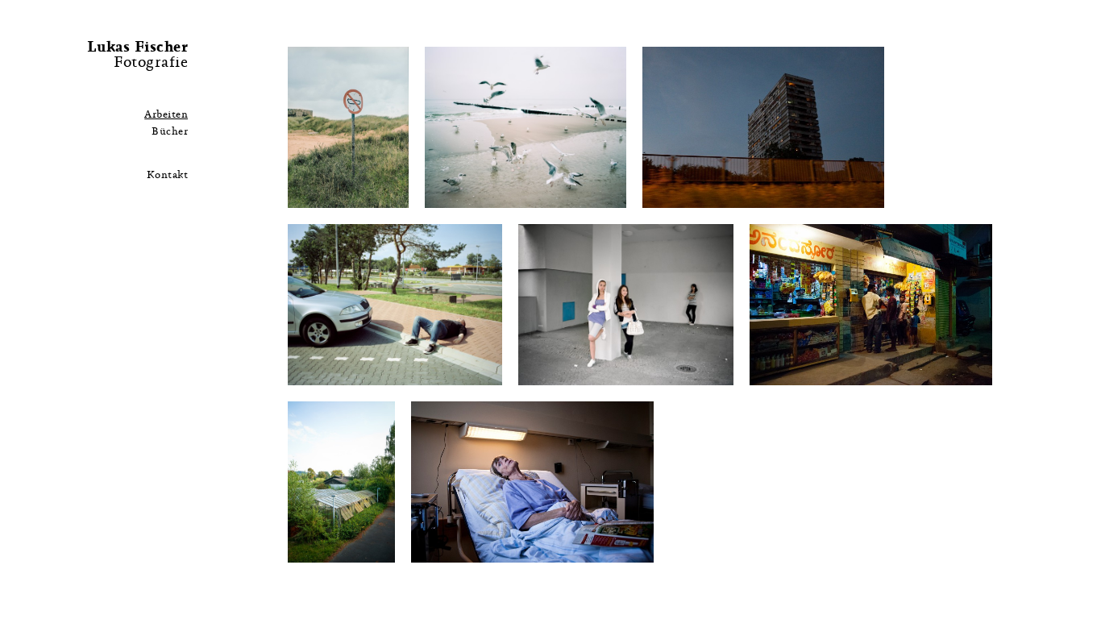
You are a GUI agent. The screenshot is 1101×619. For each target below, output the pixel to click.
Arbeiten (166, 115)
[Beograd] (763, 126)
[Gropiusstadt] (625, 304)
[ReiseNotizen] (525, 126)
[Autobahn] (395, 304)
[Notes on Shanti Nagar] (871, 304)
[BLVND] (348, 126)
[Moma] (532, 481)
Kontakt (167, 175)
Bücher (170, 132)
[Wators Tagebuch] (341, 481)
